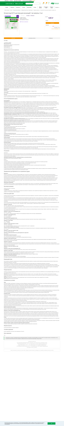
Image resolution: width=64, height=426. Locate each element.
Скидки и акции (51, 7)
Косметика (18, 7)
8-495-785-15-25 (34, 346)
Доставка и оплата (32, 38)
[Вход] (49, 3)
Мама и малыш (40, 7)
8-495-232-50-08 (33, 344)
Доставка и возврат (17, 0)
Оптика (35, 7)
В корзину (52, 22)
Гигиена (23, 7)
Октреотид (24, 18)
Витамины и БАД (46, 7)
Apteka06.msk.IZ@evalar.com (42, 343)
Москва (7, 0)
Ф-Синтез (26, 19)
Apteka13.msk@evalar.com (42, 344)
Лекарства (12, 7)
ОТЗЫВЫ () (51, 38)
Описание (13, 38)
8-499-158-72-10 (33, 343)
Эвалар (6, 7)
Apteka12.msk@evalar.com (44, 346)
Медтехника (29, 7)
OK (51, 423)
